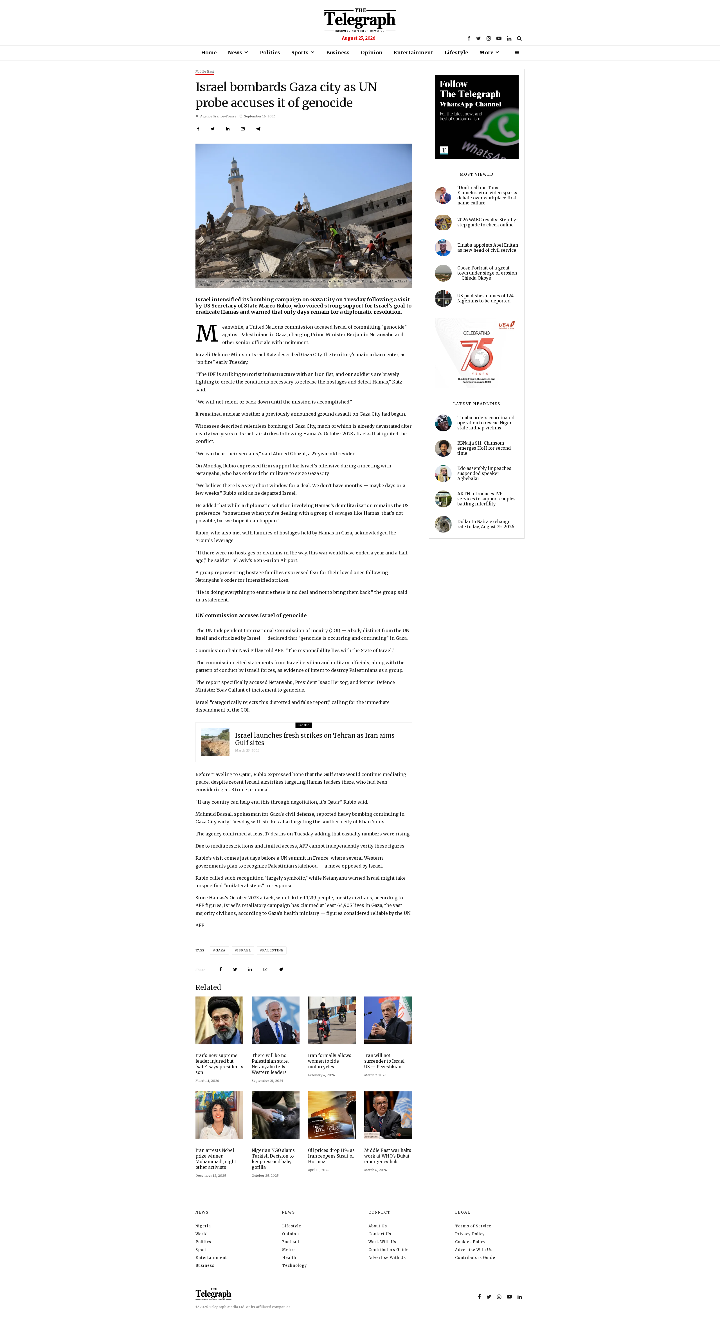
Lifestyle (456, 52)
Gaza (220, 950)
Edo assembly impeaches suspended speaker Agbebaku (484, 473)
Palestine (273, 950)
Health (289, 1257)
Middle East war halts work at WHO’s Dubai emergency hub (387, 1156)
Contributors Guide (388, 1249)
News (235, 52)
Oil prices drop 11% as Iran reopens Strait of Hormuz (331, 1156)
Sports (300, 52)
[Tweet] (213, 129)
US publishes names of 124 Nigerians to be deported (485, 298)
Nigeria (203, 1226)
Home (209, 52)
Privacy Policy (470, 1234)
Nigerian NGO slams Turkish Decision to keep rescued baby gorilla (273, 1159)
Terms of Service (473, 1226)
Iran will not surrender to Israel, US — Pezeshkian (385, 1061)
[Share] (198, 129)
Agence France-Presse (218, 116)
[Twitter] (478, 38)
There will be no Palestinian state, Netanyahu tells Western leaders (270, 1064)
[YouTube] (499, 38)
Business (338, 52)
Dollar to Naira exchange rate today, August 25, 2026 (485, 524)
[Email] (243, 129)
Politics (270, 52)
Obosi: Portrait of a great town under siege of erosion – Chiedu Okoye (487, 273)
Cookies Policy (470, 1241)
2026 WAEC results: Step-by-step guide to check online (487, 222)
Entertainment (413, 52)
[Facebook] (469, 38)
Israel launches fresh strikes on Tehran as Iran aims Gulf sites (315, 739)
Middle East (204, 71)
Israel (244, 950)
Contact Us (379, 1234)
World (201, 1234)
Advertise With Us (387, 1257)
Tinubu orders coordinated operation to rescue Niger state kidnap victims (485, 423)
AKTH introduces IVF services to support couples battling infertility (486, 499)
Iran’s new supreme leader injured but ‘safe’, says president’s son (219, 1064)
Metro (288, 1249)
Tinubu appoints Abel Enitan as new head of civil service (487, 248)
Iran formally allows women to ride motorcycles (329, 1061)
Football (290, 1241)
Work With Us (382, 1241)
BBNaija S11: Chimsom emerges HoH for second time (484, 448)
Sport (201, 1249)
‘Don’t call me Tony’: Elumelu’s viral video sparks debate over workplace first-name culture (487, 195)
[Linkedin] (509, 38)
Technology (294, 1265)
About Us (377, 1226)
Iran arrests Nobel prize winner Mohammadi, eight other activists (215, 1159)
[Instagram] (489, 38)
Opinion (371, 52)
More (486, 52)
